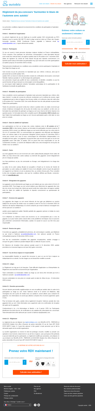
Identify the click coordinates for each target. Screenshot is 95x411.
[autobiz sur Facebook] (35, 405)
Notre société (7, 386)
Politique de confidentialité (11, 395)
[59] (48, 364)
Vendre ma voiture (55, 3)
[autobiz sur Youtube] (38, 405)
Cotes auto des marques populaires (73, 393)
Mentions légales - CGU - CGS (12, 388)
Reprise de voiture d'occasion (72, 391)
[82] (43, 364)
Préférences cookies (9, 391)
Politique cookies (8, 398)
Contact (6, 393)
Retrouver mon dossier (81, 3)
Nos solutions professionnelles (72, 388)
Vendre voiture (6, 21)
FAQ (35, 391)
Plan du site (37, 386)
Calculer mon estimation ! (31, 372)
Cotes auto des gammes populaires (73, 395)
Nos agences (68, 3)
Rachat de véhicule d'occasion (72, 386)
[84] (37, 364)
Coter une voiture (44, 3)
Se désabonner (38, 393)
